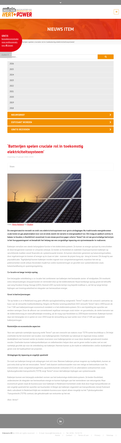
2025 (12, 69)
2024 (12, 74)
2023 (12, 80)
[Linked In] (60, 421)
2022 (12, 86)
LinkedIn (30, 166)
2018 (12, 108)
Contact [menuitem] (69, 435)
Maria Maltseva (18, 224)
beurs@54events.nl (53, 433)
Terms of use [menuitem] (83, 435)
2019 (12, 102)
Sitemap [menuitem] (109, 435)
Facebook (18, 166)
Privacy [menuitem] (97, 435)
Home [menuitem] (57, 435)
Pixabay (30, 224)
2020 (12, 97)
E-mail (35, 166)
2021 (12, 91)
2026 (12, 63)
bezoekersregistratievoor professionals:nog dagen (10, 40)
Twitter (24, 166)
